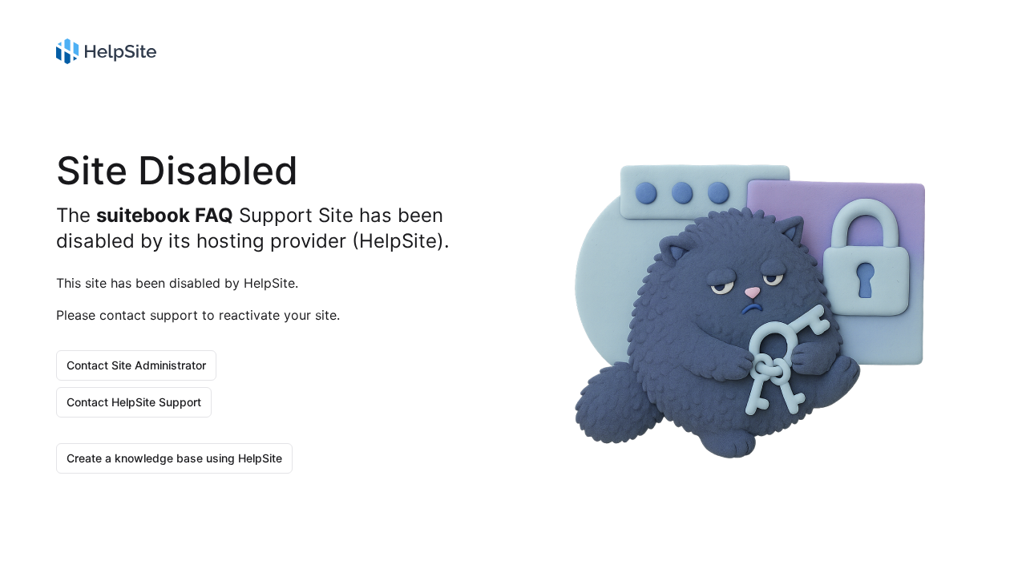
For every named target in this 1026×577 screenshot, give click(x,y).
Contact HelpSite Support (134, 402)
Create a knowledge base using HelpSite (174, 458)
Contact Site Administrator (136, 365)
